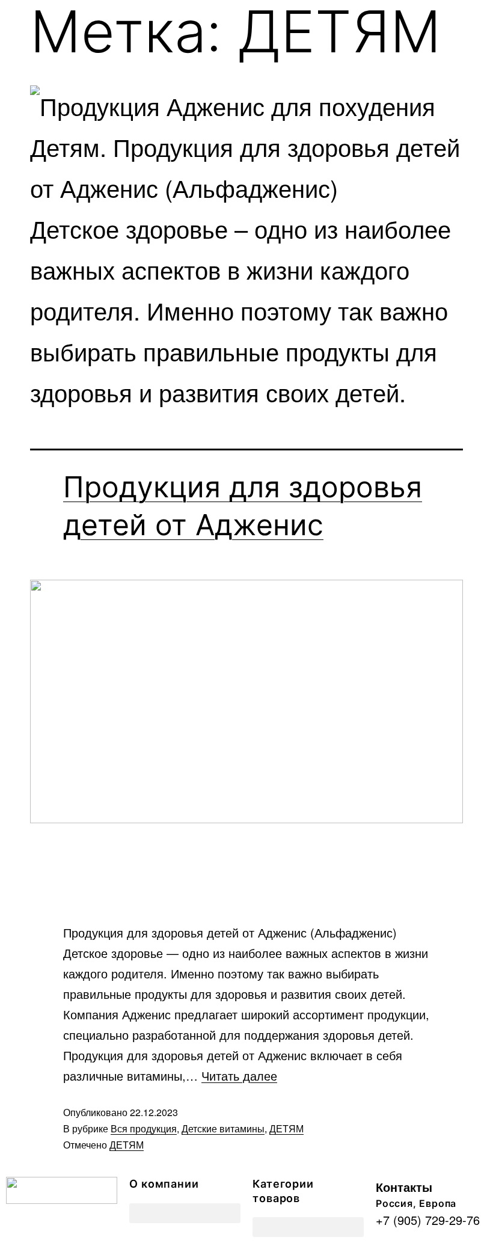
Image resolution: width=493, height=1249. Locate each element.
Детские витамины (223, 1128)
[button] (184, 1213)
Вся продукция (144, 1128)
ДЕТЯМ (286, 1128)
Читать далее (239, 1075)
